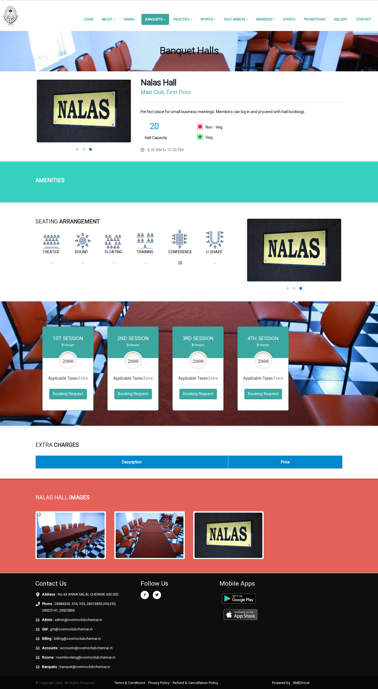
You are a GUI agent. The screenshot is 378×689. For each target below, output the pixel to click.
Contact (363, 19)
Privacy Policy (159, 683)
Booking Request (68, 394)
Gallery (341, 19)
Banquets (153, 19)
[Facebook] (145, 595)
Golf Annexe (234, 19)
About (107, 19)
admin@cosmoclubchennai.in (78, 620)
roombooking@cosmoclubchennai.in (85, 657)
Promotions (314, 19)
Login (88, 19)
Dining (129, 19)
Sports (206, 19)
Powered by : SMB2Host (291, 683)
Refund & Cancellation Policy (195, 683)
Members (264, 19)
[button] (77, 149)
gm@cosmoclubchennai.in (71, 629)
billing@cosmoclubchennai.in (77, 638)
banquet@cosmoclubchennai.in (84, 667)
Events (289, 19)
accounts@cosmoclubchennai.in (86, 648)
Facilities (181, 19)
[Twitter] (157, 595)
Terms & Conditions (129, 683)
